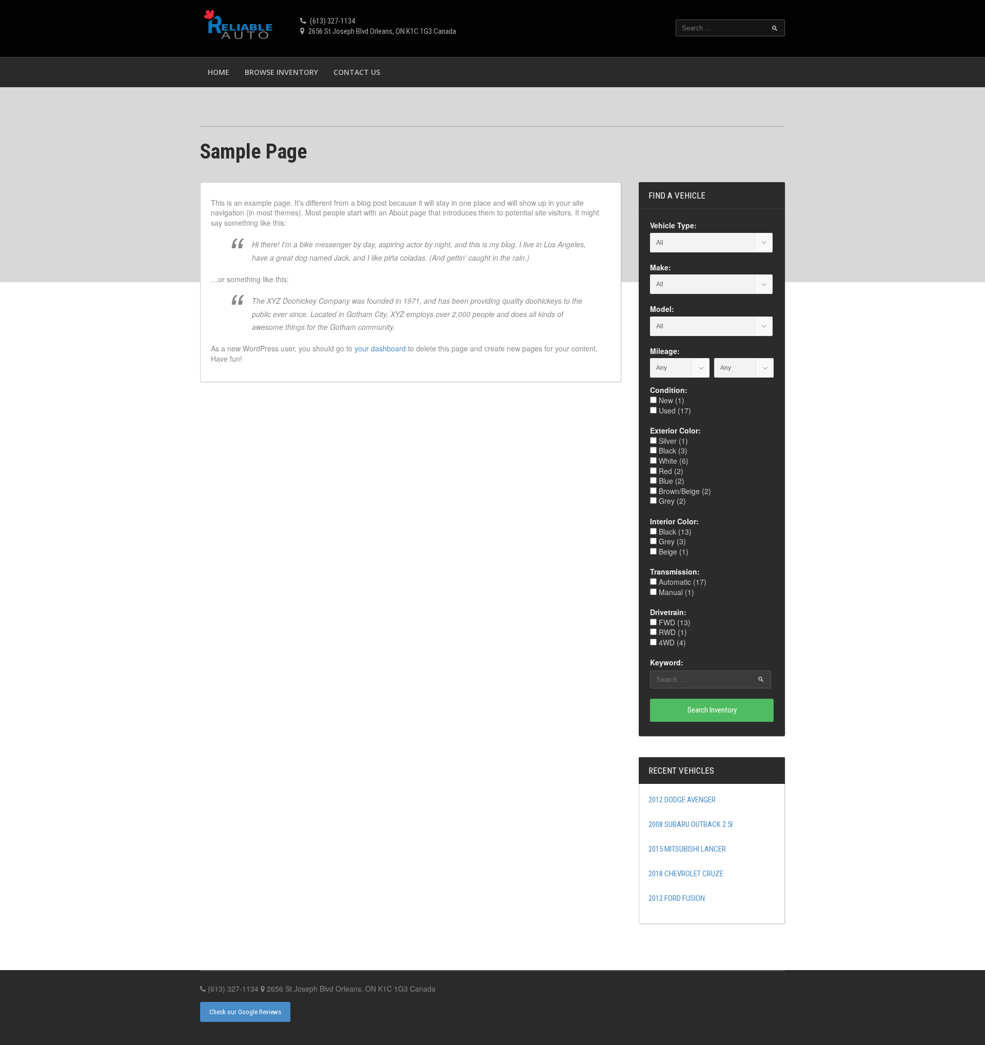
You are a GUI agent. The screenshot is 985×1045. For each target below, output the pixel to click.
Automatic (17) (681, 582)
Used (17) (674, 410)
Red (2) (670, 471)
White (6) (672, 461)
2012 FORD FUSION (676, 898)
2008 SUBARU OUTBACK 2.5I (690, 824)
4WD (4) (671, 642)
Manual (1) (675, 592)
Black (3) (672, 450)
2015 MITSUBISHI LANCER (687, 849)
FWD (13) (674, 622)
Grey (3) (671, 541)
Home (218, 72)
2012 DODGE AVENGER (682, 799)
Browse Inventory (281, 72)
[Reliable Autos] (240, 27)
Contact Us (356, 72)
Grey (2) (671, 501)
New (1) (670, 400)
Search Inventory (712, 710)
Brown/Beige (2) (684, 491)
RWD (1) (672, 632)
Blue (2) (670, 481)
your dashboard (380, 348)
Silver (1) (672, 441)
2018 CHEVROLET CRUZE (685, 873)
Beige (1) (672, 551)
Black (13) (674, 531)
